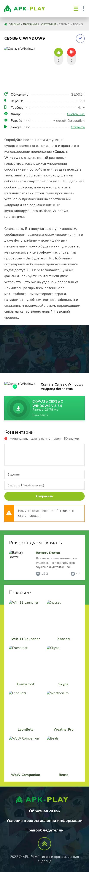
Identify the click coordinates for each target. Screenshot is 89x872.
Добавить (80, 38)
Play (29, 8)
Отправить (44, 496)
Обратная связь (44, 811)
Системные (76, 114)
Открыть (78, 127)
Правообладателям (44, 830)
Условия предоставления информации (44, 820)
